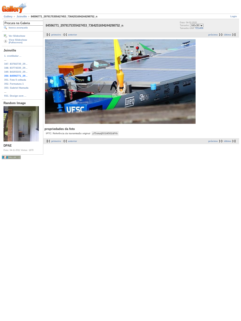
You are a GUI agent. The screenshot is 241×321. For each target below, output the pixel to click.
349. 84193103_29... (16, 71)
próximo (213, 34)
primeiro (56, 34)
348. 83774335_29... (16, 68)
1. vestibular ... (12, 56)
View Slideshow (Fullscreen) (18, 41)
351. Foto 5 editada (15, 79)
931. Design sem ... (15, 95)
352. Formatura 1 (14, 83)
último (227, 34)
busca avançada (18, 27)
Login (233, 16)
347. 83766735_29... (16, 64)
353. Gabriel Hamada (16, 87)
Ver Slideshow (17, 36)
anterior (72, 34)
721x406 (199, 28)
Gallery (8, 16)
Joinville (21, 16)
